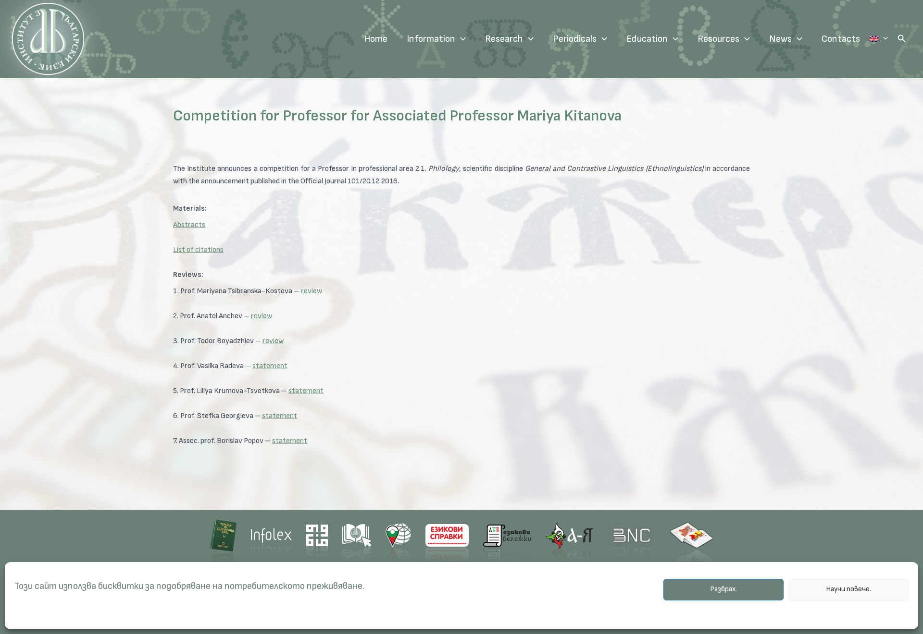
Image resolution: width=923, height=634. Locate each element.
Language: (879, 39)
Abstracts (189, 224)
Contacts (841, 39)
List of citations (198, 249)
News (780, 39)
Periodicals (575, 39)
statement (269, 366)
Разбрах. (723, 589)
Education (647, 39)
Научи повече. (848, 589)
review (311, 291)
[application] (460, 39)
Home (375, 39)
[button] (902, 39)
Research (504, 39)
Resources (718, 39)
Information (431, 39)
